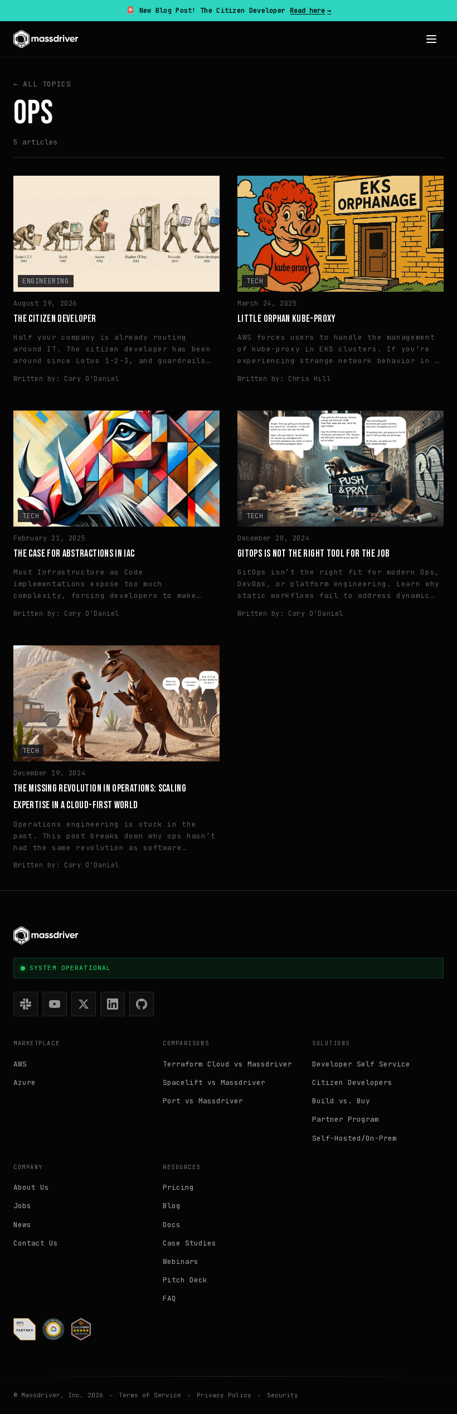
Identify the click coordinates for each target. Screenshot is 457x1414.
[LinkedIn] (112, 1004)
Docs (172, 1224)
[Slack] (25, 1004)
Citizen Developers (352, 1082)
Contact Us (35, 1243)
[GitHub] (141, 1004)
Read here (310, 10)
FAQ (169, 1298)
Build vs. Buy (341, 1101)
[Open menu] (431, 39)
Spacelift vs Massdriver (214, 1082)
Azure (24, 1082)
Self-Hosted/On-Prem (354, 1138)
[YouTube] (54, 1004)
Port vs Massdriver (203, 1101)
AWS (20, 1064)
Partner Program (345, 1119)
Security (282, 1395)
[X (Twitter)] (83, 1004)
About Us (31, 1187)
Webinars (180, 1261)
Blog (172, 1205)
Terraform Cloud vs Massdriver (227, 1064)
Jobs (22, 1205)
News (22, 1224)
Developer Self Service (361, 1064)
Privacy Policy (224, 1395)
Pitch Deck (185, 1280)
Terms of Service (150, 1395)
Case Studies (189, 1243)
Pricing (178, 1187)
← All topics (42, 84)
